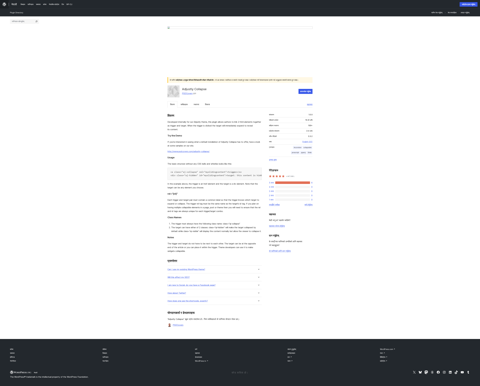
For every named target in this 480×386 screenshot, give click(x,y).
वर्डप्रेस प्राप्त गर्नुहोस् (468, 4)
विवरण (172, 104)
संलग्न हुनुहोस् (292, 349)
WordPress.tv (201, 361)
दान (290, 357)
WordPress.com (387, 349)
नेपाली (35, 373)
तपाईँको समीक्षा (274, 204)
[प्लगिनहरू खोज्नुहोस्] (36, 21)
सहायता (309, 104)
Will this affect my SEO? (179, 277)
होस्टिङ (12, 357)
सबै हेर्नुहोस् (308, 204)
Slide (310, 152)
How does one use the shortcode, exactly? (188, 301)
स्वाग (290, 361)
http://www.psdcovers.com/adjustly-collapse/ (189, 151)
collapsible (307, 147)
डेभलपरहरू (198, 357)
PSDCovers (187, 93)
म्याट (382, 353)
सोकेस (104, 349)
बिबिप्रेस (383, 357)
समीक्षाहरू (184, 104)
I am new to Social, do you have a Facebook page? (192, 285)
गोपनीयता (13, 361)
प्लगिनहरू (105, 357)
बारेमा (11, 349)
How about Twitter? (177, 293)
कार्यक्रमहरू (291, 353)
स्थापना (196, 104)
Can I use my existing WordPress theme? (186, 269)
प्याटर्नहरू (105, 361)
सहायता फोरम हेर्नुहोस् (277, 226)
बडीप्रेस (383, 361)
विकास (207, 104)
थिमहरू (104, 353)
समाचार (12, 353)
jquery (303, 152)
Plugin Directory (16, 13)
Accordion (297, 147)
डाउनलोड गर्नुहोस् (305, 91)
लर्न (196, 349)
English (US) (307, 142)
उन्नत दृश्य (273, 159)
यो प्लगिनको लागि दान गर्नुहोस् (280, 251)
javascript (295, 152)
